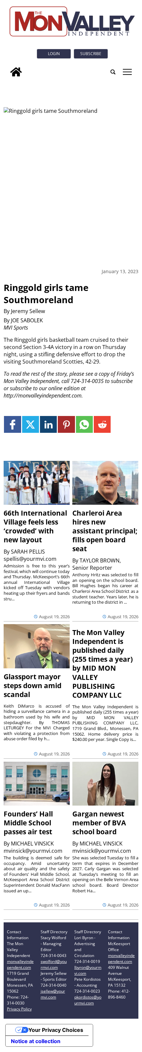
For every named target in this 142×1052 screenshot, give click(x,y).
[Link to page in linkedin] (48, 424)
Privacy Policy (19, 1009)
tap (127, 72)
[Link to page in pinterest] (66, 424)
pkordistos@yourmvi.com (87, 1000)
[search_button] (113, 72)
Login (54, 53)
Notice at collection (35, 1041)
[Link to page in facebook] (12, 424)
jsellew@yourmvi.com (53, 994)
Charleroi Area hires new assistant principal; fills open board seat (104, 530)
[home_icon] (16, 72)
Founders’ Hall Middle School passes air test (28, 822)
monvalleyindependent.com (20, 964)
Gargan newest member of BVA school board (99, 822)
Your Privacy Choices (55, 1030)
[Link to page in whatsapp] (84, 424)
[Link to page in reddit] (102, 424)
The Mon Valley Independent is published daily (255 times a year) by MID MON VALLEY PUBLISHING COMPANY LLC (102, 663)
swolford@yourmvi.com (54, 964)
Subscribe (90, 53)
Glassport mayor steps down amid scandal (32, 685)
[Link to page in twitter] (30, 424)
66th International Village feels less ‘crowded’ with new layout (35, 526)
